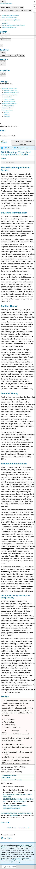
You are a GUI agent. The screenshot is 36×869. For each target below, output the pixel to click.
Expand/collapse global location (34, 147)
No (11, 838)
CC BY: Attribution (19, 801)
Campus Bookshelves (23, 148)
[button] (7, 114)
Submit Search (5, 40)
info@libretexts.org (14, 862)
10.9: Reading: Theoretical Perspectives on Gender (16, 813)
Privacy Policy (19, 858)
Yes (5, 838)
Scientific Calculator (9, 101)
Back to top (4, 822)
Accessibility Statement (14, 860)
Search (3, 866)
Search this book (5, 34)
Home (9, 148)
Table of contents (9, 162)
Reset (3, 52)
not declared (14, 815)
